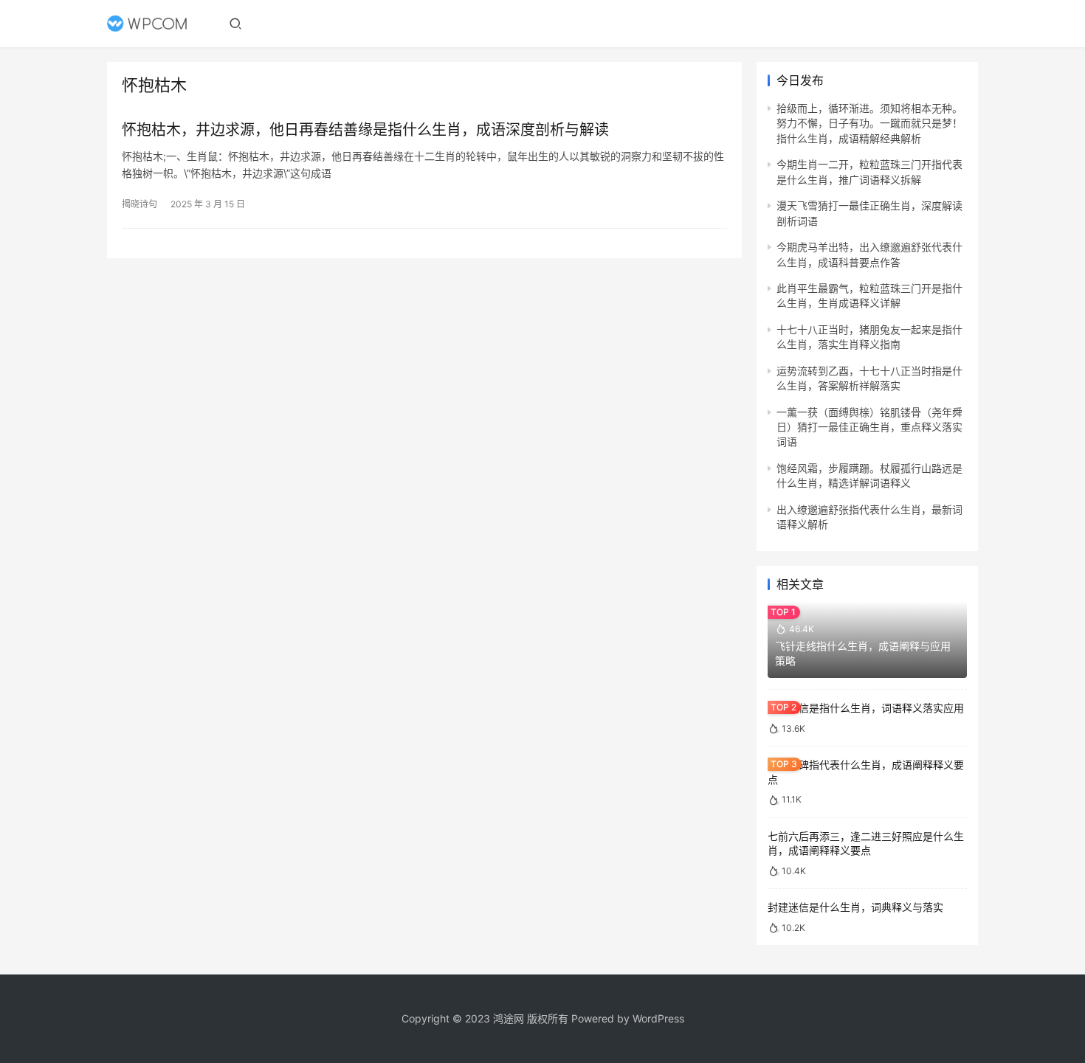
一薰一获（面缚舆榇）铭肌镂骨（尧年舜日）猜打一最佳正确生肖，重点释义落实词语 (869, 427)
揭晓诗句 (139, 204)
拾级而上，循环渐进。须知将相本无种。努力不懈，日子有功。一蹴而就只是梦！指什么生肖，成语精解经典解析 (869, 123)
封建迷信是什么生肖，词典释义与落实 (855, 907)
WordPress (658, 1018)
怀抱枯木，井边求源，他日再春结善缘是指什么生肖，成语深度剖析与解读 (365, 130)
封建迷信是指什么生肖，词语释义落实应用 (866, 708)
